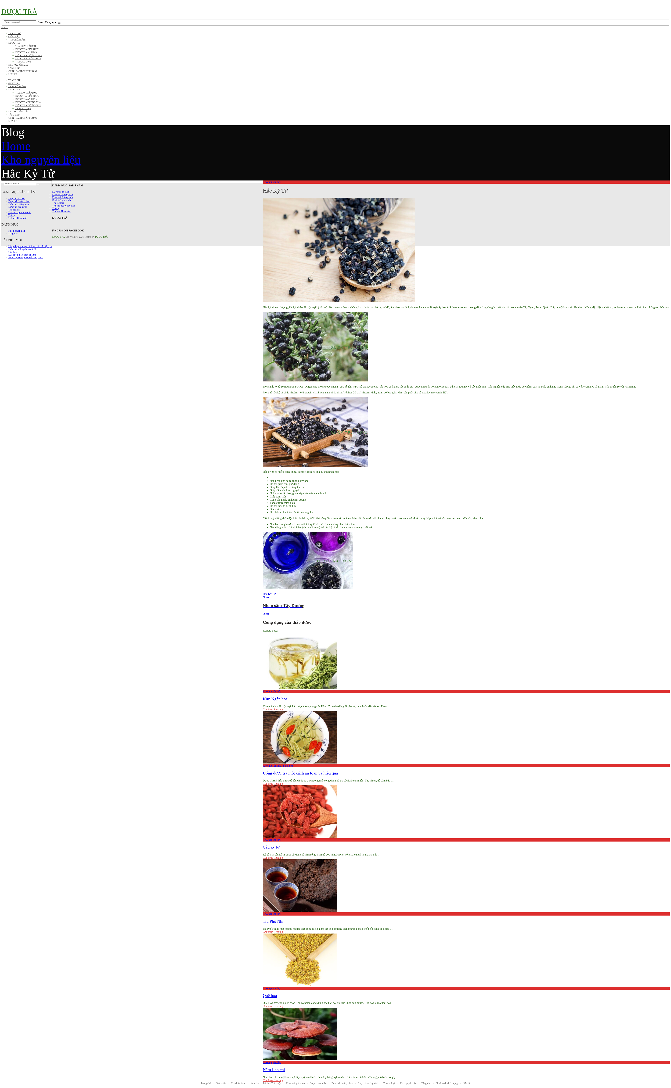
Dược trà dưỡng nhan (28, 55)
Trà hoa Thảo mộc (26, 46)
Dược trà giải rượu (27, 49)
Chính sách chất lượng (22, 71)
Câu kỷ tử (271, 847)
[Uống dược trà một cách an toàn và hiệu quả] (466, 737)
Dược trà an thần (26, 52)
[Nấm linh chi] (466, 1034)
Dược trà (14, 43)
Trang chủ (14, 33)
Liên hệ (12, 74)
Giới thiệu (14, 36)
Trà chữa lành (17, 39)
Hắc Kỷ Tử (269, 593)
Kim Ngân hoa (275, 699)
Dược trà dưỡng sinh (28, 58)
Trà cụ (11, 215)
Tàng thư (14, 68)
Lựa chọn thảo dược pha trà (22, 254)
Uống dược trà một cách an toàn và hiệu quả (300, 773)
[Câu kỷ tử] (466, 811)
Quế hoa (270, 995)
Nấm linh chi (274, 1069)
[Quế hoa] (466, 960)
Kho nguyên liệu (18, 65)
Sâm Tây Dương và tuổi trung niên (25, 257)
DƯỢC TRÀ (19, 12)
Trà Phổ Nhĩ (273, 921)
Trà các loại (23, 61)
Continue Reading (273, 709)
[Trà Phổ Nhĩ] (466, 885)
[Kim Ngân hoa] (466, 663)
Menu (4, 27)
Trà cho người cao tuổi (19, 212)
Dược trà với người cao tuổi (22, 249)
